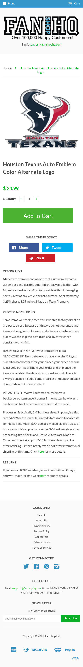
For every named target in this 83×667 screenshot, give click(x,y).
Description (12, 271)
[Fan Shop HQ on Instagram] (57, 567)
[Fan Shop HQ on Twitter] (26, 567)
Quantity (9, 198)
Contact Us (41, 536)
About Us (41, 520)
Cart (77, 3)
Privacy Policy (41, 542)
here (41, 451)
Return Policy (41, 531)
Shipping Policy (41, 525)
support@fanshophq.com (45, 44)
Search (42, 515)
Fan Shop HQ (52, 636)
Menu (11, 3)
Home (8, 68)
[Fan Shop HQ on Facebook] (36, 567)
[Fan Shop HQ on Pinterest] (46, 567)
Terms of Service (41, 547)
